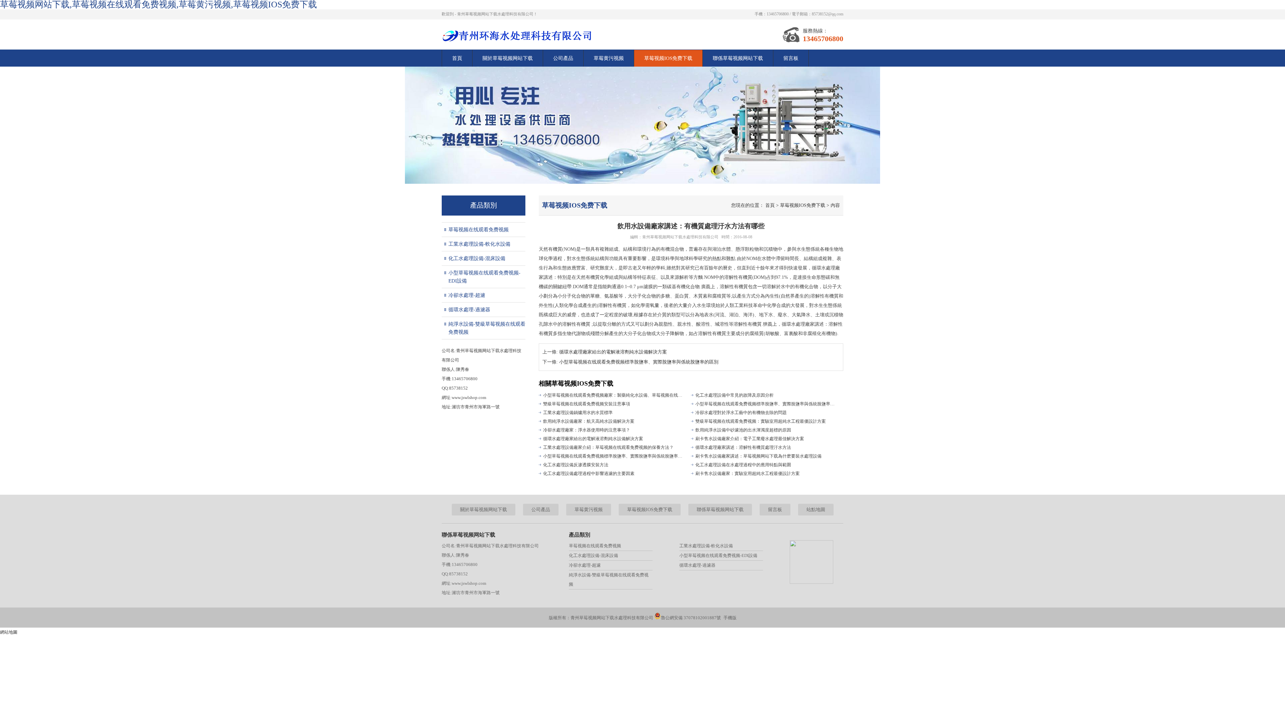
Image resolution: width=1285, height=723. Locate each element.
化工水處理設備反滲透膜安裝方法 (575, 464)
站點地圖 (815, 509)
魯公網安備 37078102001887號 (691, 617)
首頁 (457, 58)
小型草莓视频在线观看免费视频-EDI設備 (484, 277)
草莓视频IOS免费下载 (668, 58)
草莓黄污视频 (609, 58)
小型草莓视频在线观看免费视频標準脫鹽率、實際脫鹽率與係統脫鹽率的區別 (766, 403)
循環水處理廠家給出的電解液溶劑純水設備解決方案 (613, 351)
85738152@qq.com (827, 14)
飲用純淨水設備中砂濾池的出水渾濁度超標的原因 (743, 429)
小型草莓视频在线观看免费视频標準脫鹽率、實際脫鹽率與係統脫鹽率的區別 (638, 362)
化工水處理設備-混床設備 (476, 258)
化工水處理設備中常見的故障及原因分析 (734, 395)
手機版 (730, 617)
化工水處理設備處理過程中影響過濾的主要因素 (588, 473)
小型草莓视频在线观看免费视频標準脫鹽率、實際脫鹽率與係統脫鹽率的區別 (614, 456)
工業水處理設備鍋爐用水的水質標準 (578, 412)
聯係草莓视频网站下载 (738, 58)
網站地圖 (8, 632)
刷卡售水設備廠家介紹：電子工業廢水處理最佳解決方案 (749, 438)
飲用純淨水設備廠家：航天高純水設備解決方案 (588, 421)
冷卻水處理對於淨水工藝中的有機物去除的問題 (741, 412)
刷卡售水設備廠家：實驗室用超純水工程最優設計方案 (747, 473)
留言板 (790, 58)
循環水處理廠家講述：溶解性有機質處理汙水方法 (743, 447)
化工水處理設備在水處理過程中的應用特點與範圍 (743, 464)
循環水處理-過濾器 (469, 309)
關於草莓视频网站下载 (508, 58)
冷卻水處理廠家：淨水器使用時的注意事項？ (586, 429)
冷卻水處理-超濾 (466, 295)
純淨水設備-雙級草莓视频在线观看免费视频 (486, 328)
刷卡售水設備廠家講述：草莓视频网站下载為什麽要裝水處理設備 (758, 456)
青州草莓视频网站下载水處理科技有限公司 (680, 237)
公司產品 (563, 58)
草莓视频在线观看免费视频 (478, 229)
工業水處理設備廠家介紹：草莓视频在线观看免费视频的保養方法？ (608, 447)
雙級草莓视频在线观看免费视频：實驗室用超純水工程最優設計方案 (760, 421)
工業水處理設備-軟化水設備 (479, 244)
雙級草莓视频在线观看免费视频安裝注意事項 (586, 403)
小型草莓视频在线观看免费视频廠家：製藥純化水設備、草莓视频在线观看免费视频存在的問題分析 (614, 395)
